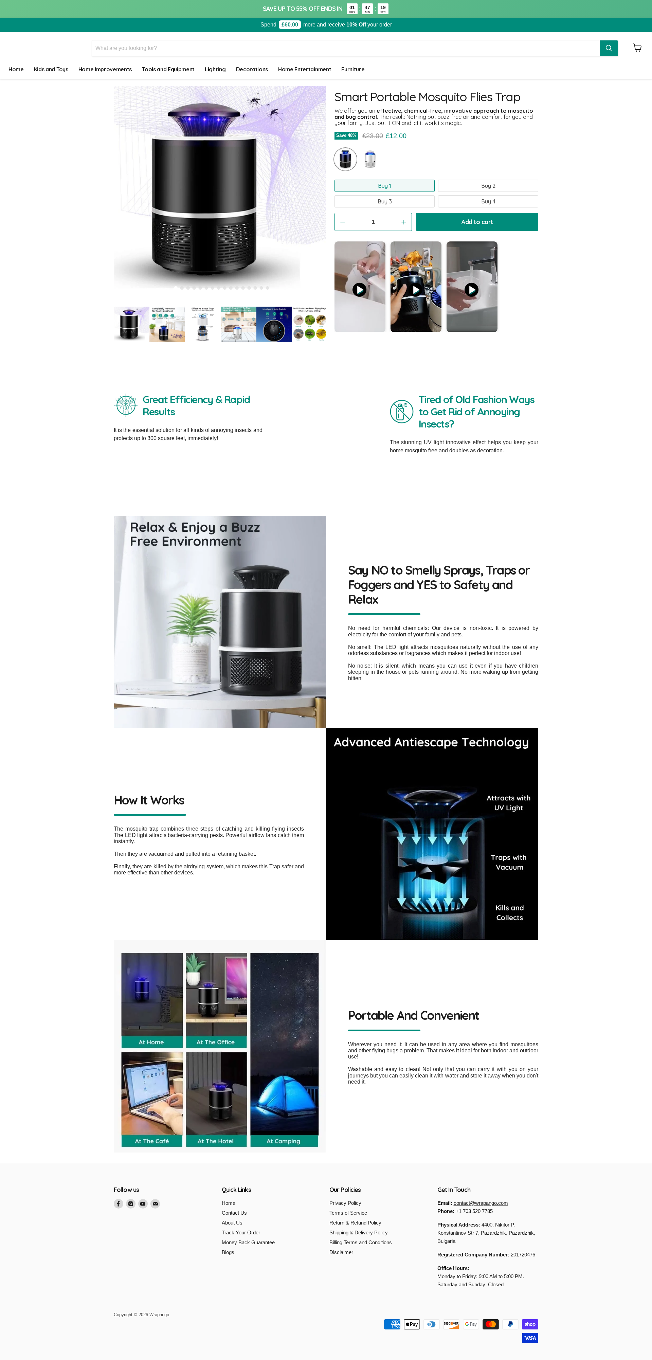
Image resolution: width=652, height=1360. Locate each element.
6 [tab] (206, 288)
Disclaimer (341, 1252)
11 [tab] (237, 288)
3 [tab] (188, 288)
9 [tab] (224, 288)
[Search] (609, 48)
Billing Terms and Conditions (360, 1242)
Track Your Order (241, 1232)
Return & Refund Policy (355, 1223)
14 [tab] (255, 288)
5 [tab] (200, 288)
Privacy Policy (345, 1203)
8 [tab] (218, 288)
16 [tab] (267, 288)
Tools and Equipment (168, 69)
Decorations (252, 69)
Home (16, 69)
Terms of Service (348, 1213)
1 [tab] (176, 288)
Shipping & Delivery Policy (358, 1232)
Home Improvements (105, 69)
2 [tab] (182, 288)
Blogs (228, 1252)
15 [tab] (261, 288)
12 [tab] (243, 288)
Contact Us (234, 1213)
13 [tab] (249, 288)
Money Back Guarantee (248, 1242)
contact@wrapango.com (481, 1203)
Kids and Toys (51, 69)
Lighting (215, 69)
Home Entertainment (304, 69)
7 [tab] (212, 288)
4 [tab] (194, 288)
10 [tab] (231, 288)
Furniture (352, 69)
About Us (232, 1223)
